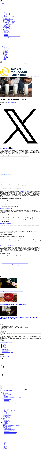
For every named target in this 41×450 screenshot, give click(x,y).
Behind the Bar (6, 48)
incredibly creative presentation (24, 191)
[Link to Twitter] (10, 382)
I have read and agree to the (9, 334)
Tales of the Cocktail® (6, 350)
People (5, 54)
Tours (5, 58)
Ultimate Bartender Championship (10, 43)
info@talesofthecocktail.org (4, 356)
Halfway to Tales (7, 11)
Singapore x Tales (9, 28)
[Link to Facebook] (10, 365)
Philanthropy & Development (9, 22)
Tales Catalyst (6, 15)
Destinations (6, 50)
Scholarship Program (9, 23)
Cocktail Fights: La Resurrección (9, 429)
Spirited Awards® (7, 12)
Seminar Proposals (7, 37)
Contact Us (6, 30)
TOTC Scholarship (7, 427)
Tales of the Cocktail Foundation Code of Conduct (12, 7)
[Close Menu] (1, 386)
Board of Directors (7, 394)
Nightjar (10, 188)
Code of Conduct (5, 349)
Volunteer (6, 35)
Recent (5, 47)
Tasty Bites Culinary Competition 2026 (10, 42)
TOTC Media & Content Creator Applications (12, 36)
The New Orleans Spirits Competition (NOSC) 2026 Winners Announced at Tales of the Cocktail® (19, 264)
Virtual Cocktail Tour (7, 26)
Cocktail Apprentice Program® (9, 21)
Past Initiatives (6, 27)
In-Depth (5, 53)
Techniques (6, 57)
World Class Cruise (7, 45)
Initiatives (3, 17)
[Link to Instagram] (10, 373)
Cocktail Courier (7, 18)
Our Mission (6, 4)
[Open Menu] (1, 1)
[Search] (1, 62)
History (5, 51)
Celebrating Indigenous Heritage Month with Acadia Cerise (13, 304)
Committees (6, 396)
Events (3, 8)
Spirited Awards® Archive (10, 14)
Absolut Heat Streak (7, 428)
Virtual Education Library (8, 19)
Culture (5, 49)
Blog (3, 346)
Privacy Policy (6, 31)
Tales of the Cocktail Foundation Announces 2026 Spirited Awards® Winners (15, 263)
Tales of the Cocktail (7, 9)
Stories (3, 46)
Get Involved (4, 33)
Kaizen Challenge (7, 41)
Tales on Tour (6, 10)
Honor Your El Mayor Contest (9, 40)
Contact (3, 29)
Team (5, 395)
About (3, 3)
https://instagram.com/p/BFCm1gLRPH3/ (7, 245)
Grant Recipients (9, 24)
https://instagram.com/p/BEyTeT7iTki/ (6, 208)
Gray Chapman (14, 102)
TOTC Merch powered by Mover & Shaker (11, 16)
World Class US (7, 44)
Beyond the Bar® (7, 20)
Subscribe (2, 340)
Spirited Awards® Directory (11, 13)
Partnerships (6, 34)
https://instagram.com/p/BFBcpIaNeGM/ (7, 229)
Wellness (5, 59)
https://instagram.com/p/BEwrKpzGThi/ (7, 223)
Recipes (5, 56)
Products (5, 55)
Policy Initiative (7, 25)
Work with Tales (7, 32)
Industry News (6, 52)
